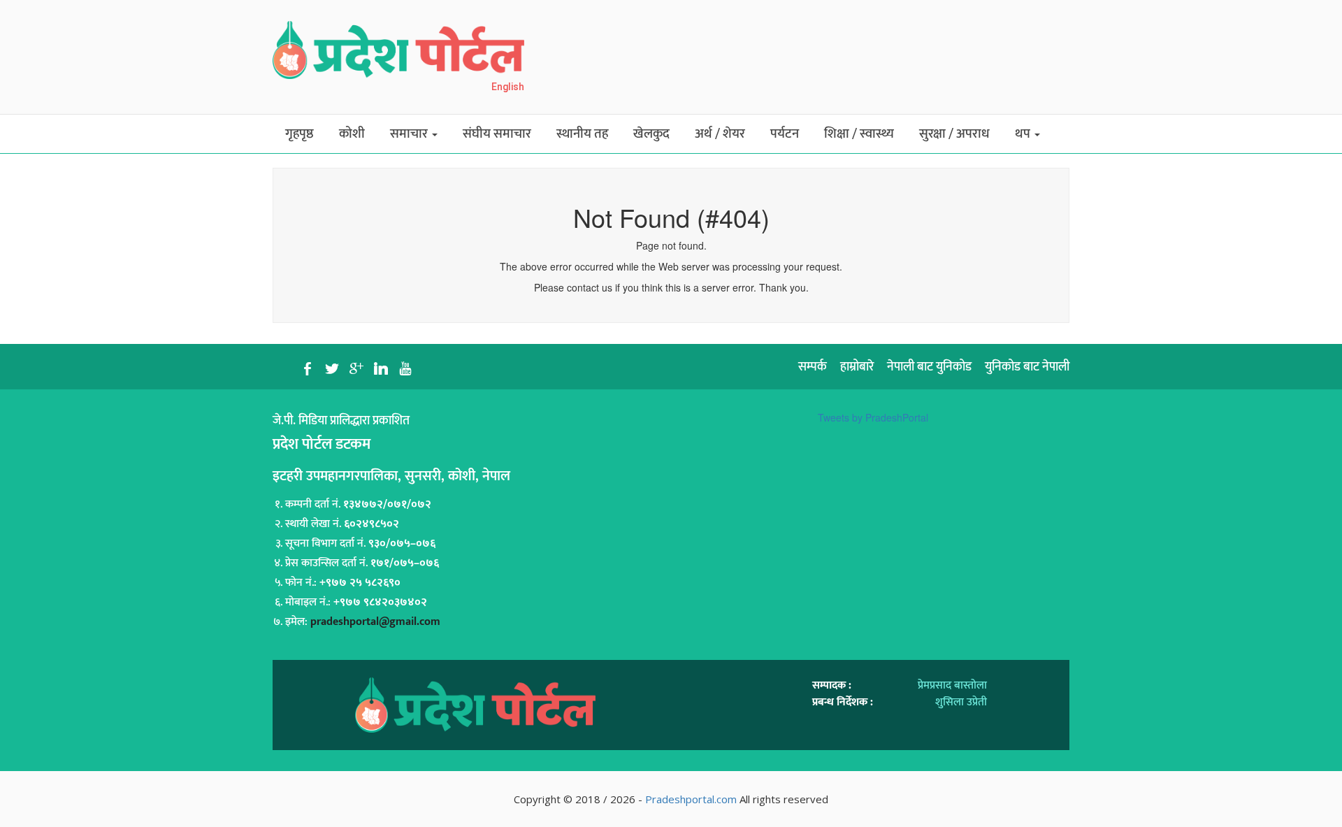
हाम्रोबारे (857, 367)
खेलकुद (651, 134)
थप (1024, 134)
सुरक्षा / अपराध (954, 134)
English (507, 86)
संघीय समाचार (497, 134)
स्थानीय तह (582, 134)
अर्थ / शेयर (720, 134)
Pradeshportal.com (691, 799)
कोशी (352, 134)
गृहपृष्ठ (299, 134)
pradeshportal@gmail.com (375, 621)
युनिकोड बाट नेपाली (1027, 367)
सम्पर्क (812, 367)
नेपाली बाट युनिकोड (929, 367)
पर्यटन (784, 134)
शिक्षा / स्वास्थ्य (859, 134)
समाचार (410, 134)
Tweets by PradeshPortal (873, 417)
